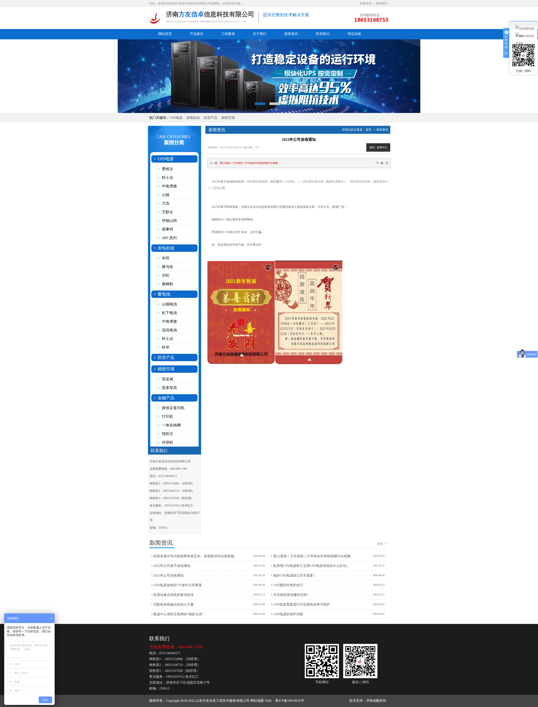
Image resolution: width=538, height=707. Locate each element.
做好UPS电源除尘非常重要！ (294, 575)
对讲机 (167, 442)
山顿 (165, 195)
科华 (165, 347)
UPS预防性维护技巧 (288, 585)
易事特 (167, 229)
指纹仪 (167, 434)
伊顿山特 (169, 221)
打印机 (167, 416)
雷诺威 (167, 379)
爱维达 (167, 169)
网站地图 (257, 700)
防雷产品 (210, 117)
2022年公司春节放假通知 (171, 566)
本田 (165, 258)
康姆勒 (167, 284)
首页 (368, 129)
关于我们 (259, 34)
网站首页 (165, 34)
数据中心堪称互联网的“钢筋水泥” (178, 614)
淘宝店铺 (354, 34)
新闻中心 (382, 147)
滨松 (165, 275)
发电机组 (193, 117)
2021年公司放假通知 (168, 575)
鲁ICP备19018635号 (289, 700)
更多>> (382, 543)
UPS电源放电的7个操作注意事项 (177, 585)
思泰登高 (169, 388)
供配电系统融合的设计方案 (173, 604)
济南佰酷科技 (376, 700)
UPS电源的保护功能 (288, 614)
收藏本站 (366, 3)
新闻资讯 (291, 34)
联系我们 (382, 3)
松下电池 (169, 313)
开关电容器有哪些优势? (290, 595)
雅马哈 (167, 267)
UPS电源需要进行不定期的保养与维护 (301, 604)
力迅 (165, 203)
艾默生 (167, 212)
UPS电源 (175, 117)
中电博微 (169, 186)
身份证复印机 (173, 408)
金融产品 (166, 397)
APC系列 (169, 238)
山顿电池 (169, 304)
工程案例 (228, 34)
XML (268, 700)
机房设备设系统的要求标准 (173, 595)
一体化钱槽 (171, 425)
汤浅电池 (169, 330)
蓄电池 (164, 294)
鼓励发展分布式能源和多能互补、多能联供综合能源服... (195, 556)
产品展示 (196, 34)
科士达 (167, 177)
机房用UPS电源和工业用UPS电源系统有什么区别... (311, 566)
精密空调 (228, 117)
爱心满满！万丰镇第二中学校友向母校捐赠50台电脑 (249, 163)
